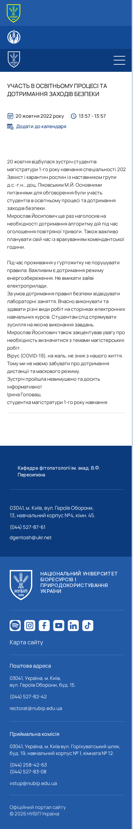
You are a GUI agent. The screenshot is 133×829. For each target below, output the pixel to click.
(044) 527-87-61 (28, 527)
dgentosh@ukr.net (31, 537)
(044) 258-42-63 (28, 764)
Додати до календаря (41, 126)
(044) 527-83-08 (28, 771)
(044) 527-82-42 (28, 696)
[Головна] (13, 13)
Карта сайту (26, 642)
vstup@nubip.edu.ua (33, 783)
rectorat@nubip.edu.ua (36, 708)
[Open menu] (119, 60)
